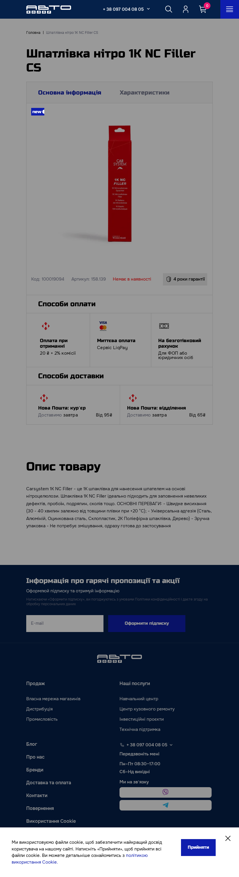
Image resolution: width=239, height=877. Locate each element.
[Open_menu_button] (229, 9)
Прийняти (198, 847)
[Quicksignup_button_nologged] (186, 9)
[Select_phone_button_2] (148, 9)
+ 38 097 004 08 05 (123, 9)
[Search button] (169, 9)
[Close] (228, 838)
